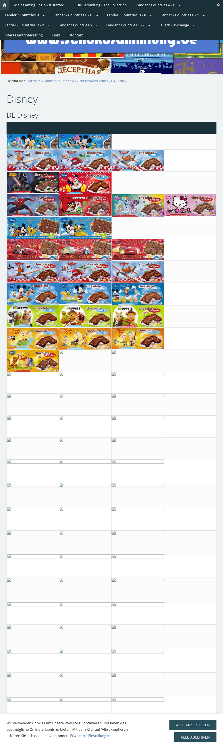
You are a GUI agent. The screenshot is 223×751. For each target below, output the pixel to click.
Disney (121, 81)
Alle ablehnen (195, 737)
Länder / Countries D (59, 81)
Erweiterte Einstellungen (90, 735)
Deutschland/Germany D (95, 81)
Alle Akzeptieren (193, 725)
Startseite (34, 81)
